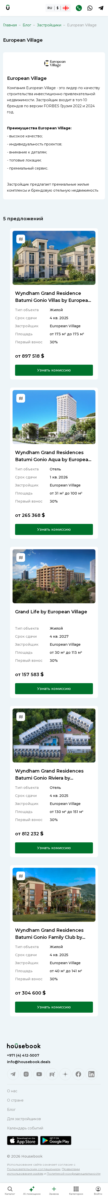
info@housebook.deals (28, 1062)
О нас (12, 1091)
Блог (27, 25)
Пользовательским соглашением (33, 1169)
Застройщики (49, 25)
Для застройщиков (24, 1119)
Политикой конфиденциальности (73, 1173)
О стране (15, 1100)
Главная (10, 25)
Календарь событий (25, 1128)
